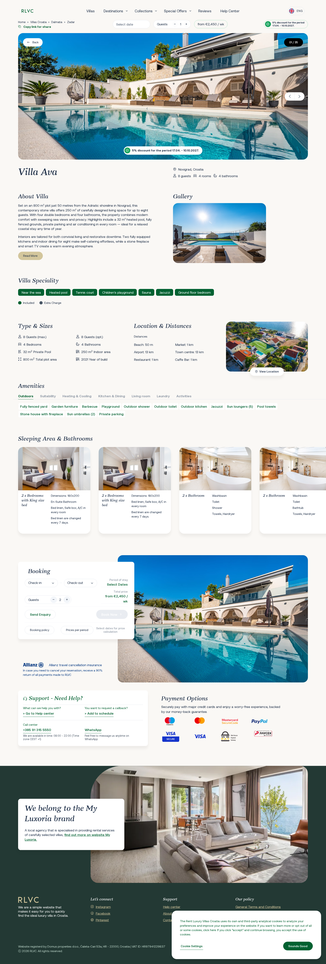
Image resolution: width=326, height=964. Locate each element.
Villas (90, 11)
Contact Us (171, 920)
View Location (269, 371)
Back (35, 42)
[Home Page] (28, 900)
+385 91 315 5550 (37, 730)
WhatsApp (93, 730)
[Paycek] (266, 736)
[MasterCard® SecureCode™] (236, 721)
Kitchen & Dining (111, 396)
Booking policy (39, 630)
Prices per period (77, 630)
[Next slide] (300, 96)
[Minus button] (53, 599)
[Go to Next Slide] (301, 487)
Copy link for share (37, 26)
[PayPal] (266, 721)
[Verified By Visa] (176, 736)
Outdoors (25, 396)
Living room (141, 396)
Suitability (48, 396)
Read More (30, 255)
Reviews (204, 11)
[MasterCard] (206, 721)
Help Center (230, 11)
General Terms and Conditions (258, 907)
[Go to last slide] (290, 96)
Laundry (163, 396)
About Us (170, 913)
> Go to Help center (38, 713)
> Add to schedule (99, 713)
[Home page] (27, 11)
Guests (162, 24)
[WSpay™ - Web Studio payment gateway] (236, 736)
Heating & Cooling (76, 396)
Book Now (109, 614)
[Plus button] (67, 599)
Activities (183, 396)
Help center (171, 907)
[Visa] (206, 736)
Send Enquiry (40, 614)
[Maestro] (176, 721)
